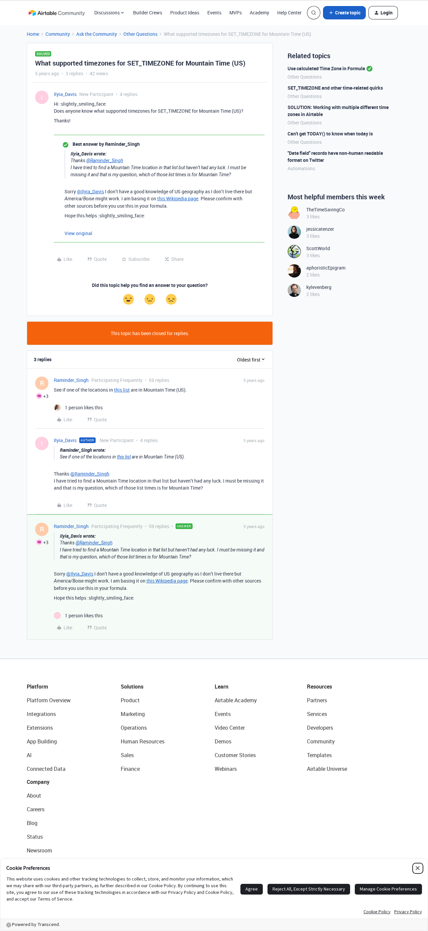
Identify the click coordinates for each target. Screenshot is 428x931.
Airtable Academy (236, 700)
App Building (42, 741)
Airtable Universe (327, 768)
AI (29, 755)
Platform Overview (49, 700)
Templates (319, 755)
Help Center (289, 12)
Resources (319, 686)
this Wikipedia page (177, 198)
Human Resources (143, 741)
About (34, 795)
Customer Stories (235, 755)
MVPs (235, 12)
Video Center (230, 727)
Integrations (41, 714)
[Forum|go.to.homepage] (56, 12)
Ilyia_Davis (65, 94)
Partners (317, 700)
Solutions (132, 686)
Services (317, 714)
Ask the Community (96, 34)
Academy (259, 12)
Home (33, 34)
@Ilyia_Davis (90, 191)
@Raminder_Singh (104, 160)
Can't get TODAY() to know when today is (330, 133)
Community (57, 34)
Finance (130, 768)
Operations (134, 727)
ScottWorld (318, 248)
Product (130, 700)
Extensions (40, 727)
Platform (37, 686)
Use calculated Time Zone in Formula (326, 68)
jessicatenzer (320, 229)
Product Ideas (184, 12)
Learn (221, 686)
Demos (223, 741)
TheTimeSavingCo (325, 209)
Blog (32, 823)
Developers (320, 727)
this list (122, 390)
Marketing (133, 714)
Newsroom (39, 850)
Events (214, 12)
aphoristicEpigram (325, 268)
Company (38, 782)
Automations (301, 168)
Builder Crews (147, 12)
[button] (344, 12)
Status (35, 836)
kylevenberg (318, 287)
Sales (127, 755)
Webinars (226, 768)
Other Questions (140, 34)
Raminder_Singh (71, 380)
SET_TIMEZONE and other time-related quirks (335, 88)
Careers (35, 809)
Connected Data (46, 768)
